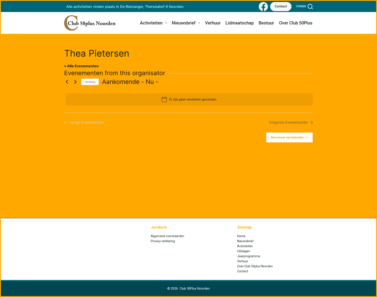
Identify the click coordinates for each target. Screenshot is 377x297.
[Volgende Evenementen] (75, 82)
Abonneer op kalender (287, 137)
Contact (281, 6)
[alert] (189, 99)
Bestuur (266, 23)
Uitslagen (243, 251)
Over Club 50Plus (295, 23)
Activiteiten (151, 23)
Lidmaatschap (240, 23)
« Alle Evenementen (81, 66)
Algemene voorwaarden (167, 236)
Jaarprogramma (248, 256)
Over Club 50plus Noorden (255, 266)
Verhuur (213, 23)
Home (241, 236)
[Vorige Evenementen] (66, 82)
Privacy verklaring (163, 241)
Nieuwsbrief (184, 23)
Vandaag (90, 81)
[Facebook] (263, 6)
